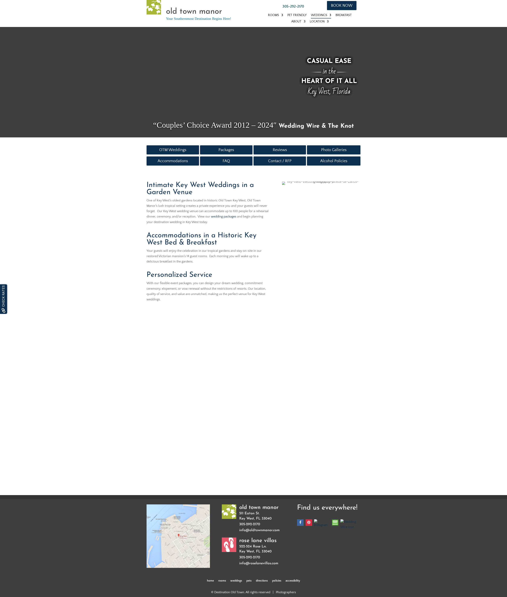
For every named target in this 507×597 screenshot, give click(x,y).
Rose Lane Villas (258, 540)
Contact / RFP (280, 161)
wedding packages (223, 216)
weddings (236, 580)
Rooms (273, 15)
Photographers (286, 592)
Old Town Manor (259, 507)
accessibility (293, 580)
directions (262, 580)
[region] (216, 72)
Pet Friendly (297, 15)
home (210, 580)
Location (317, 21)
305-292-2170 (293, 7)
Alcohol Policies (333, 161)
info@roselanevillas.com (258, 563)
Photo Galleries (334, 150)
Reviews (280, 150)
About (296, 21)
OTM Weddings (172, 150)
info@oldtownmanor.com (259, 530)
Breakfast (343, 15)
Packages (226, 150)
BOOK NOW (342, 5)
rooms (222, 580)
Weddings (319, 15)
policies (276, 580)
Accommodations (173, 161)
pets (249, 580)
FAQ (226, 161)
